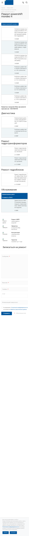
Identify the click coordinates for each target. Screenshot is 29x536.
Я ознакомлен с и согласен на (15, 308)
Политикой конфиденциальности (19, 307)
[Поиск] (26, 2)
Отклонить (13, 532)
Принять (5, 532)
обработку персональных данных (18, 309)
